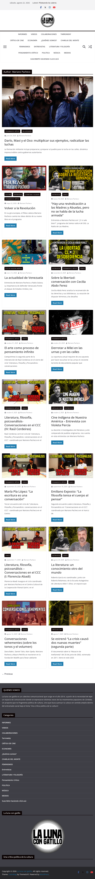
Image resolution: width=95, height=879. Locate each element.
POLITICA (46, 53)
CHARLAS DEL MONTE (70, 40)
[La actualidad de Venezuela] (24, 252)
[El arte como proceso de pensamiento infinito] (24, 322)
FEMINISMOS (24, 46)
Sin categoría (27, 131)
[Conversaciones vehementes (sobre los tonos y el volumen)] (24, 613)
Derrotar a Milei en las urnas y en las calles (67, 350)
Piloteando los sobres (48, 3)
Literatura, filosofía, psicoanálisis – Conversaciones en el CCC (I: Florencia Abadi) (22, 570)
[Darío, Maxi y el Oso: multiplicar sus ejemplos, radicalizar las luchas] (47, 101)
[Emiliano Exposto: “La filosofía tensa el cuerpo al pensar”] (71, 465)
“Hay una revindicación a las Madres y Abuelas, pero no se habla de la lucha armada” (70, 209)
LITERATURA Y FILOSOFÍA (59, 46)
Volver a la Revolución (19, 208)
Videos (65, 194)
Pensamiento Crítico (28, 53)
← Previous (7, 674)
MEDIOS (67, 53)
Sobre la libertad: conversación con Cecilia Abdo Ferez (68, 281)
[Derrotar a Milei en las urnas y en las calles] (71, 322)
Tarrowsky (66, 34)
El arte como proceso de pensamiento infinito (21, 350)
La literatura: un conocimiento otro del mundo (67, 568)
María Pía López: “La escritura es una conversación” (18, 495)
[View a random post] (90, 47)
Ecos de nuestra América (13, 268)
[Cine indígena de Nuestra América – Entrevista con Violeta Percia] (71, 391)
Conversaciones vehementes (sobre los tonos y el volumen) (20, 642)
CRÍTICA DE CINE (17, 40)
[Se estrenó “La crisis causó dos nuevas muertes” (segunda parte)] (71, 613)
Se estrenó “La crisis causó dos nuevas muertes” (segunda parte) (70, 642)
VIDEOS (34, 34)
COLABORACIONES (49, 34)
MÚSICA (57, 53)
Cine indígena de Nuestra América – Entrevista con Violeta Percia (69, 421)
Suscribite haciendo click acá (44, 59)
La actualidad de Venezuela (23, 278)
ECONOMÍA (32, 40)
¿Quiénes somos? (49, 40)
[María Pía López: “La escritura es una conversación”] (24, 465)
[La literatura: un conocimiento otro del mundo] (71, 539)
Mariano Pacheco (25, 136)
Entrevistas (39, 46)
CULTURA (8, 194)
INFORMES (22, 34)
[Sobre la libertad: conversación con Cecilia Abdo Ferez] (71, 252)
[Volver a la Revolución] (24, 178)
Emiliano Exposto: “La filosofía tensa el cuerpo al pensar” (69, 495)
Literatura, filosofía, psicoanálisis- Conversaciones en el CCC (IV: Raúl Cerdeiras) (22, 423)
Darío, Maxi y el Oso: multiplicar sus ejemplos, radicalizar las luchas (46, 142)
